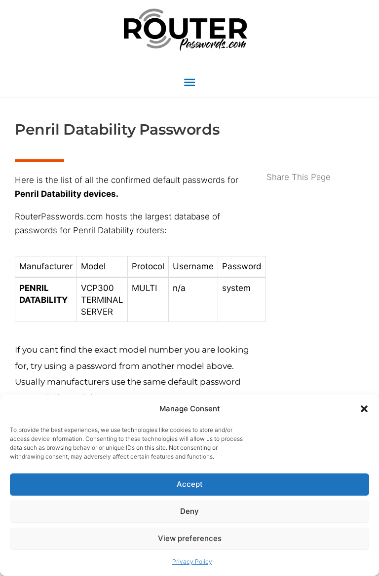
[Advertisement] (315, 223)
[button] (364, 409)
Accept (190, 484)
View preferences (190, 538)
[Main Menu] (189, 83)
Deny (189, 511)
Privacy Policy (192, 561)
